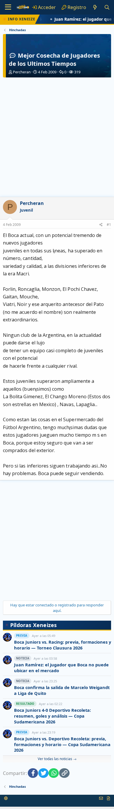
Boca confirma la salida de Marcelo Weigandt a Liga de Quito (62, 690)
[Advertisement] (57, 137)
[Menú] (8, 7)
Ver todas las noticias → (57, 758)
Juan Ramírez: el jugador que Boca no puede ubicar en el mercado (61, 667)
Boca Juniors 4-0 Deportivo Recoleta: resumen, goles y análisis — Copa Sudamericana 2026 (52, 715)
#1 (109, 224)
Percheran (22, 72)
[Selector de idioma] (6, 798)
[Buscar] (107, 7)
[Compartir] (101, 225)
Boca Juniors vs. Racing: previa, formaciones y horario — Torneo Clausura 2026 (62, 645)
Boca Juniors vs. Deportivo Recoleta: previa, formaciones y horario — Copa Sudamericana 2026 (62, 744)
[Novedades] (95, 7)
